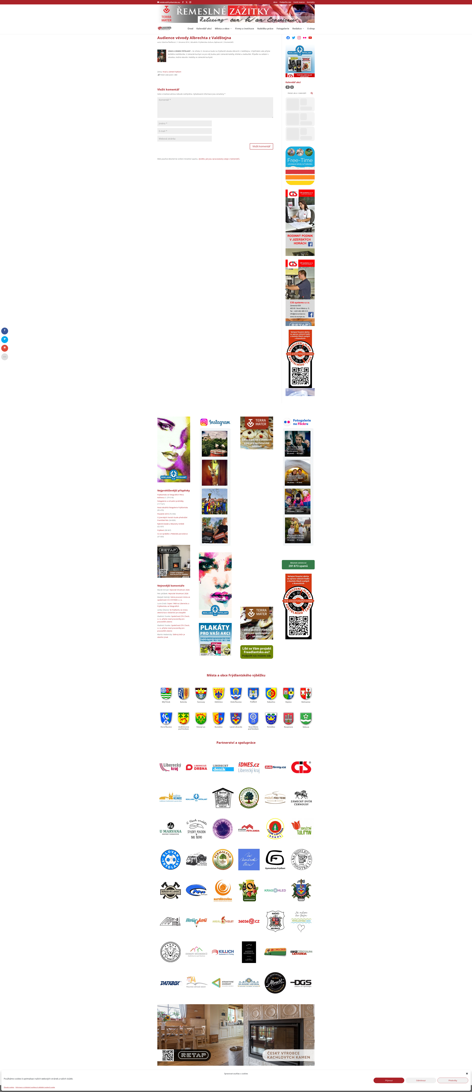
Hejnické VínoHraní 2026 (180, 590)
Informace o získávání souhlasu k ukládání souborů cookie (35, 1087)
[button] (467, 1073)
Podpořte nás (285, 2)
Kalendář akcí (204, 29)
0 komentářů (228, 42)
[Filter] (288, 87)
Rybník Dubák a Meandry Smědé (170, 524)
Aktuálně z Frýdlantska (199, 42)
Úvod (190, 29)
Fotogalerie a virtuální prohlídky (170, 501)
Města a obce (222, 29)
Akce (275, 2)
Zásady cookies (9, 1087)
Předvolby (453, 1080)
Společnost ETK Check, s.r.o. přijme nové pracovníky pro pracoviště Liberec (173, 619)
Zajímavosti (218, 42)
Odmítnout (421, 1080)
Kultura (210, 42)
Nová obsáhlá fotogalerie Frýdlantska (172, 507)
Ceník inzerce (299, 2)
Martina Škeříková (168, 42)
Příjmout (389, 1080)
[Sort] (292, 87)
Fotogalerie (283, 29)
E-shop (311, 29)
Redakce (297, 29)
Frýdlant (160, 530)
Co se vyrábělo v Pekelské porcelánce (172, 534)
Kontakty (311, 2)
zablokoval (298, 565)
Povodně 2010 (163, 514)
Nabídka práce (265, 29)
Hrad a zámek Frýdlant (172, 72)
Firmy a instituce (244, 29)
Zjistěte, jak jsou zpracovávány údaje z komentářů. (219, 159)
